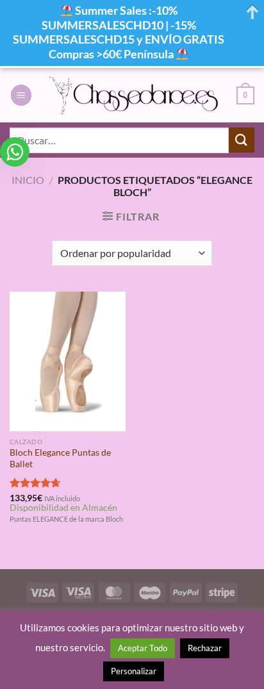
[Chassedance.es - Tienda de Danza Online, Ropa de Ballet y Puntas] (134, 95)
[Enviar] (241, 140)
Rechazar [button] (205, 648)
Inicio (28, 180)
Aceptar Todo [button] (142, 648)
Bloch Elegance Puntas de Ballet (60, 458)
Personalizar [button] (133, 671)
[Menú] (21, 95)
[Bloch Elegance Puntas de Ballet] (68, 361)
